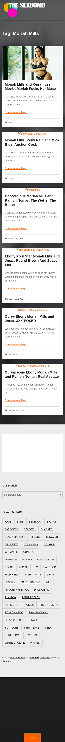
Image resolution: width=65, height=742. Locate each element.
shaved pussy (14, 620)
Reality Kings (14, 612)
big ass (52, 521)
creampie (11, 552)
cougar (49, 544)
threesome (13, 635)
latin (50, 574)
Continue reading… (16, 112)
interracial (33, 574)
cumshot (29, 552)
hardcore (50, 567)
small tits (36, 620)
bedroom (35, 521)
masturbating (30, 582)
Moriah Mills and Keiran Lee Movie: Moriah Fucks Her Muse (30, 86)
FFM (35, 567)
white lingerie (15, 642)
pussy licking (48, 605)
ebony (9, 567)
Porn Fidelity (31, 597)
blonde (36, 537)
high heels (12, 574)
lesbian (10, 582)
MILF (48, 582)
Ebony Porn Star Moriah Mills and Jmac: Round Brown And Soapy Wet (32, 260)
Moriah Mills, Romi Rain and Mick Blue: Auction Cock (32, 142)
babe (20, 521)
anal (8, 521)
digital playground (18, 559)
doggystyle (45, 559)
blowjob (52, 537)
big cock (30, 529)
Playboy (10, 597)
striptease (31, 627)
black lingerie (15, 537)
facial (23, 567)
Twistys (31, 635)
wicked (35, 642)
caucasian (31, 544)
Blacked (47, 529)
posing (29, 605)
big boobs (11, 529)
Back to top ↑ (8, 661)
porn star (12, 605)
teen (48, 627)
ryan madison (38, 612)
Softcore (12, 627)
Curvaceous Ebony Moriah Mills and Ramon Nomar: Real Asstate (32, 374)
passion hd (41, 590)
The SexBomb (17, 657)
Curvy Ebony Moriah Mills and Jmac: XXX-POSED (29, 319)
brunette (11, 544)
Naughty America (17, 590)
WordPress (45, 657)
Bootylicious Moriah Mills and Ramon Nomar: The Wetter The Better (30, 200)
